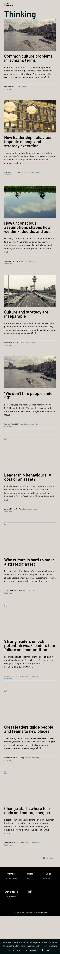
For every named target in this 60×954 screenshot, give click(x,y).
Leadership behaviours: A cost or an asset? (27, 477)
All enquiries (11, 878)
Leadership (31, 172)
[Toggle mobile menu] (55, 4)
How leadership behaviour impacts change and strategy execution (28, 141)
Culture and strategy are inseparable (26, 314)
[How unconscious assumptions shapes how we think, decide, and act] (30, 202)
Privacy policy (48, 878)
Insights (30, 878)
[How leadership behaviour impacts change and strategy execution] (30, 116)
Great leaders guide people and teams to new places (28, 729)
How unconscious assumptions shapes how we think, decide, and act (27, 227)
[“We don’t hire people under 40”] (30, 372)
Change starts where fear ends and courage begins (27, 810)
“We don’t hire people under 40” (29, 395)
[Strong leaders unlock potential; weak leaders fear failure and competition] (30, 620)
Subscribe (11, 896)
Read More (8, 89)
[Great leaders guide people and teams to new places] (30, 706)
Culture (23, 87)
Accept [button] (33, 950)
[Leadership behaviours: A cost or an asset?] (30, 454)
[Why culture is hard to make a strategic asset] (30, 538)
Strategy (39, 172)
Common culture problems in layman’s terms (28, 58)
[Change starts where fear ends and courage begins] (30, 787)
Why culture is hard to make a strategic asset (29, 561)
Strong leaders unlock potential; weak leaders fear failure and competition (29, 645)
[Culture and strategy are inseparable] (30, 291)
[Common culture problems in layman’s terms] (30, 35)
